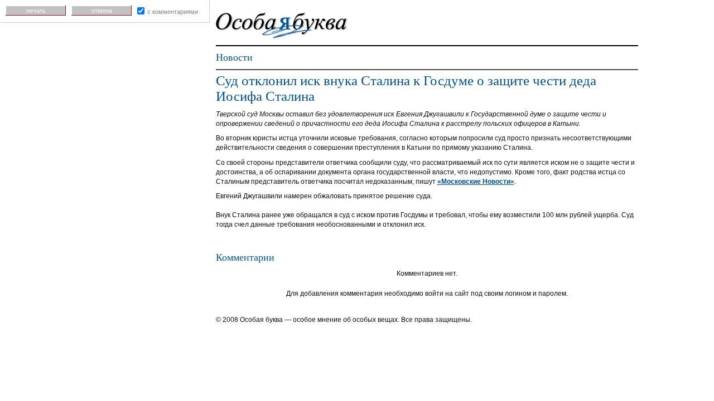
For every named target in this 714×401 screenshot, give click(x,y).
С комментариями (172, 11)
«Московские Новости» (475, 181)
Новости (234, 57)
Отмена (101, 10)
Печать (36, 10)
